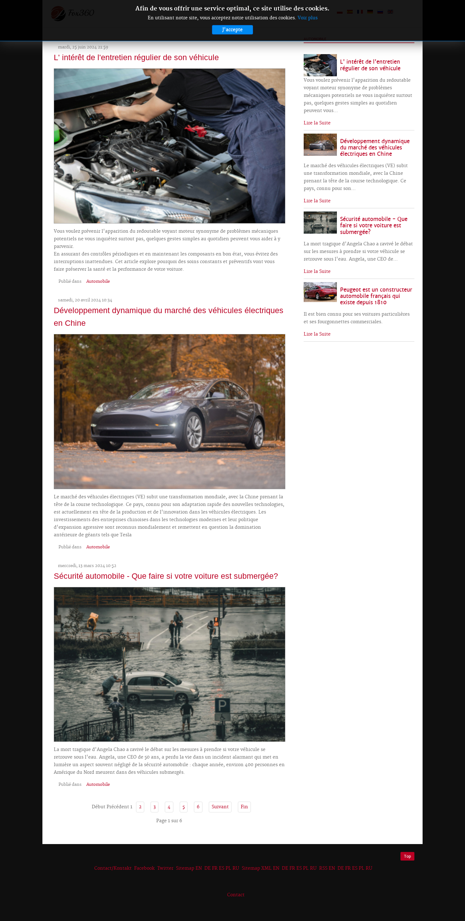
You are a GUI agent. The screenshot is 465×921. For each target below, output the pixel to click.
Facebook (144, 868)
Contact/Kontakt (112, 868)
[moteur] (169, 145)
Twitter (165, 868)
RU (235, 868)
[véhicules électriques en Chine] (169, 410)
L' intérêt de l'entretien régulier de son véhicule (136, 57)
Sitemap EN (189, 868)
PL (228, 868)
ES (221, 868)
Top (407, 856)
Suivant (220, 807)
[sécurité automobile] (169, 663)
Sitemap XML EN (260, 868)
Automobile (98, 281)
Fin (244, 807)
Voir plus (308, 18)
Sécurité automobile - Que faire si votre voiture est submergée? (166, 575)
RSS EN (327, 868)
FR (215, 868)
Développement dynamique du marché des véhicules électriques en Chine (375, 147)
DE (207, 868)
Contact (236, 895)
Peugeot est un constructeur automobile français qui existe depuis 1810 (376, 296)
